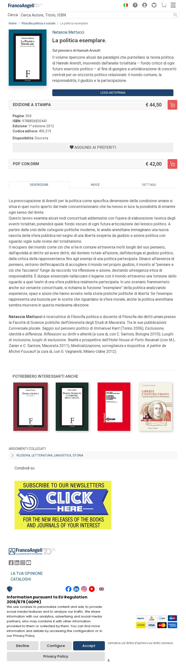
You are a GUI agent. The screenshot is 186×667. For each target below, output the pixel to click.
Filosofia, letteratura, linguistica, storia (49, 455)
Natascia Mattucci (68, 32)
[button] (124, 5)
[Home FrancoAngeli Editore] (25, 6)
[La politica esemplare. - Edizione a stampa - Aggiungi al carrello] (172, 105)
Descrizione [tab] (39, 184)
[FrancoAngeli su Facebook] (11, 563)
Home (12, 23)
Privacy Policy (55, 656)
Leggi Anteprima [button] (113, 92)
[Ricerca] (175, 15)
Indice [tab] (95, 184)
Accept (88, 645)
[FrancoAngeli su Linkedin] (17, 563)
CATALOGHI (21, 579)
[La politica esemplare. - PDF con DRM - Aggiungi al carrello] (172, 164)
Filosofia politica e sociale (38, 23)
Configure (56, 645)
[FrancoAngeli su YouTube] (28, 563)
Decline (22, 645)
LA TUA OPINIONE (27, 573)
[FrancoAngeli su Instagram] (22, 563)
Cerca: (13, 15)
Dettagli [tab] (149, 184)
